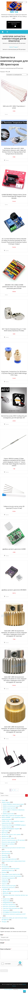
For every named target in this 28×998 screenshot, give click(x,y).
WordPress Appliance (8, 989)
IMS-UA (14, 11)
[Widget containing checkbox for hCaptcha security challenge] (11, 963)
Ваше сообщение (5, 949)
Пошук (1, 793)
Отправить (4, 970)
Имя (2, 935)
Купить (6, 114)
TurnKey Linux (21, 989)
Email (2, 943)
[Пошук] (26, 795)
